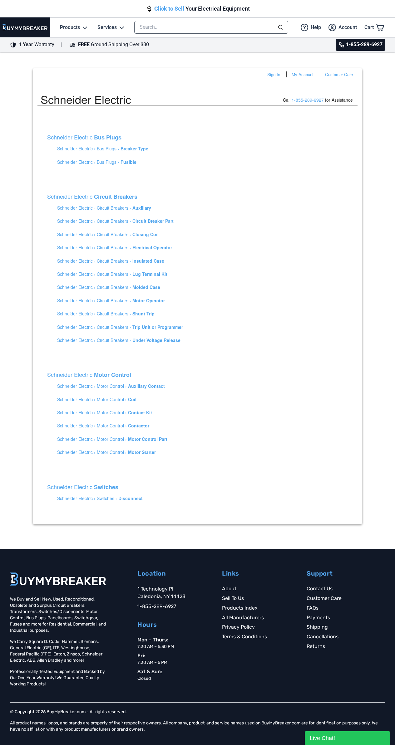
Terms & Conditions (244, 637)
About (229, 589)
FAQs (312, 608)
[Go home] (58, 579)
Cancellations (322, 637)
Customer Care (339, 74)
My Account (303, 74)
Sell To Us (233, 598)
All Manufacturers (243, 618)
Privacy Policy (238, 627)
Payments (318, 618)
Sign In (273, 74)
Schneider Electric (84, 137)
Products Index (240, 608)
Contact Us (320, 589)
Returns (316, 646)
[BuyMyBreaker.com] (25, 27)
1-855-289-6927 (308, 100)
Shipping (317, 627)
